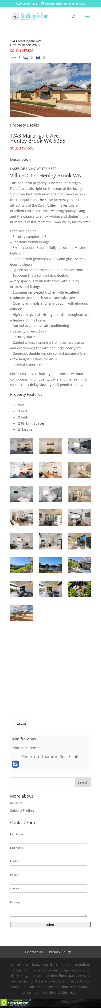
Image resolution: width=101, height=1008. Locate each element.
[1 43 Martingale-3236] (21, 495)
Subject (14, 888)
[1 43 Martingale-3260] (21, 518)
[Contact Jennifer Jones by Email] (15, 764)
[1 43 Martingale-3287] (50, 566)
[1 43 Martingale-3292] (79, 566)
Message (15, 902)
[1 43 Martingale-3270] (79, 518)
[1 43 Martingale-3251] (79, 495)
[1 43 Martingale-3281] (21, 566)
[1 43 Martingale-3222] (50, 447)
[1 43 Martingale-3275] (21, 542)
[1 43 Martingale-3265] (50, 518)
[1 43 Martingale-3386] (21, 614)
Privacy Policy (60, 952)
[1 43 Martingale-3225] (21, 471)
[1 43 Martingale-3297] (21, 590)
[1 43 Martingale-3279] (79, 542)
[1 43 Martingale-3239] (50, 495)
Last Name (16, 847)
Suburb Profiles (22, 810)
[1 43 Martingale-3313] (79, 590)
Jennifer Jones (24, 739)
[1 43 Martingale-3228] (50, 471)
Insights (16, 803)
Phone (14, 875)
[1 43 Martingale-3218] (21, 447)
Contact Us (34, 952)
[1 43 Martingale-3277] (50, 542)
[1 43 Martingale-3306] (50, 590)
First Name (16, 834)
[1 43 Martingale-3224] (79, 447)
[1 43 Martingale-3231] (79, 471)
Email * (14, 861)
